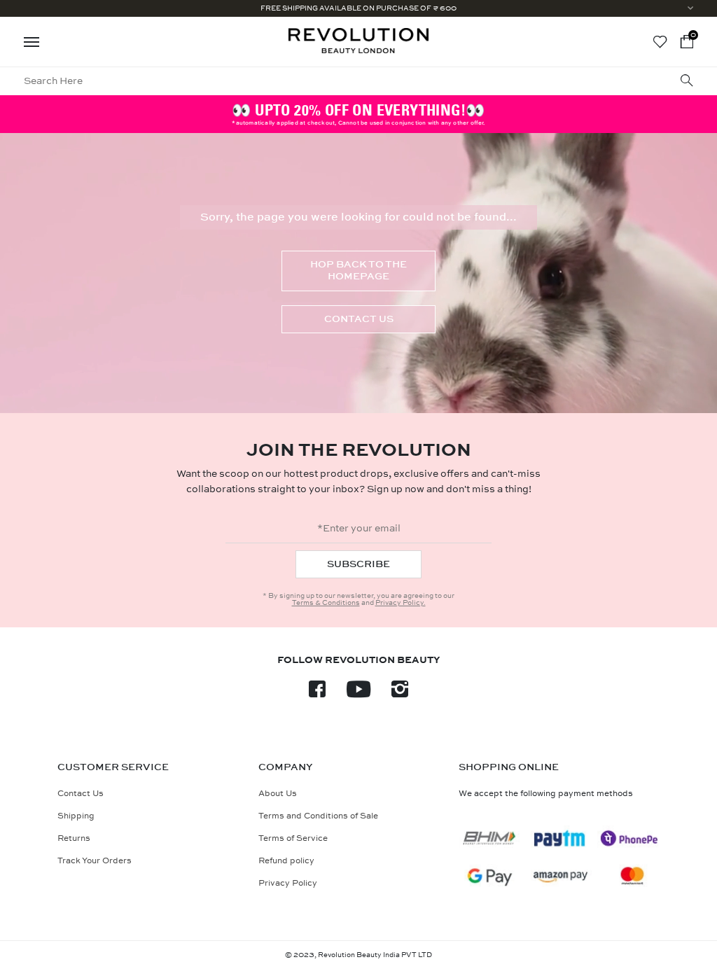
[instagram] (399, 693)
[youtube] (358, 693)
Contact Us (359, 319)
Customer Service (113, 767)
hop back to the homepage (358, 270)
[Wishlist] (660, 42)
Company (285, 767)
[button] (687, 41)
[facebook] (317, 693)
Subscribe (358, 564)
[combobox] (275, 81)
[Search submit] (687, 81)
